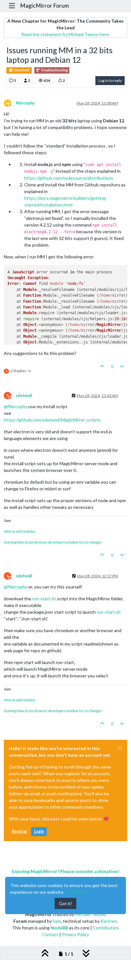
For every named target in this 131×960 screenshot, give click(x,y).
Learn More (77, 892)
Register (19, 831)
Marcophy (25, 103)
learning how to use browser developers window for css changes (53, 542)
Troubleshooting (54, 70)
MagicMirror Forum (44, 5)
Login (39, 831)
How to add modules (19, 531)
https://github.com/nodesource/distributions (68, 178)
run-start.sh (44, 598)
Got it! (65, 903)
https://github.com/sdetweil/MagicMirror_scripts (52, 419)
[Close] (120, 748)
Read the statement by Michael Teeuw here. (65, 34)
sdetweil (24, 395)
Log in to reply (110, 80)
